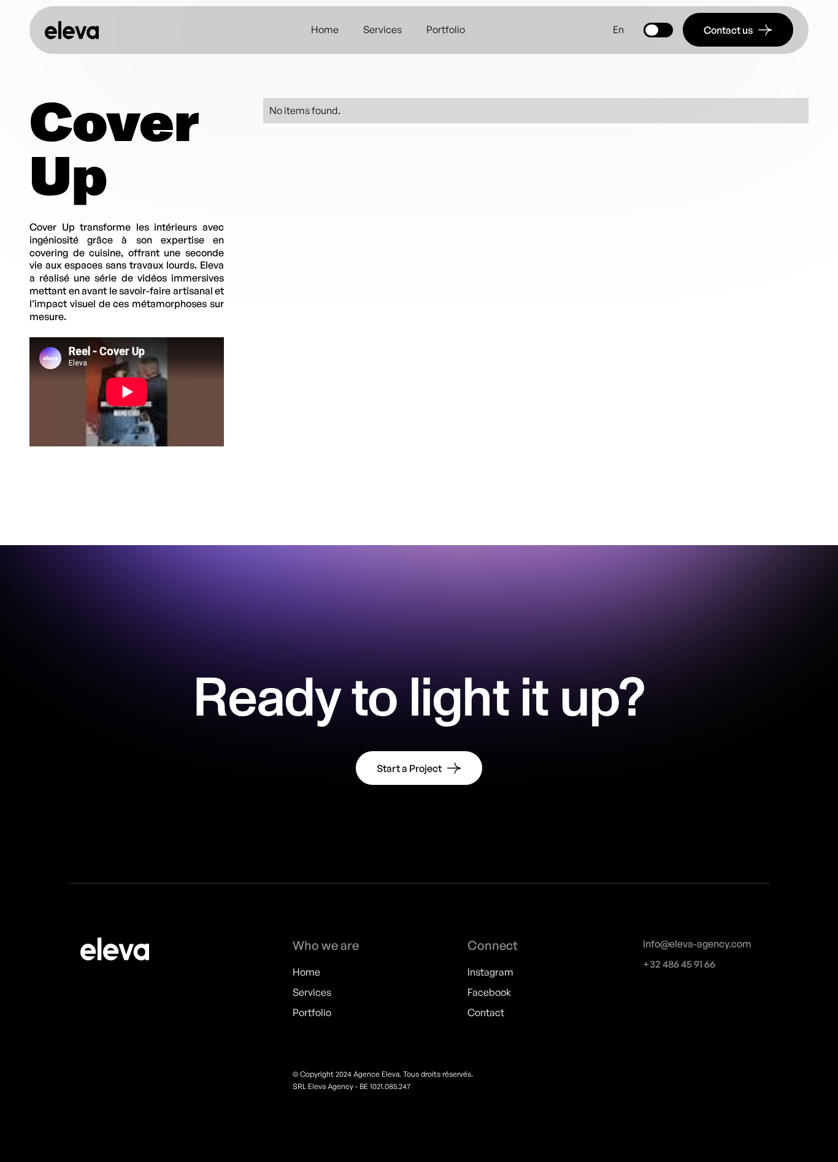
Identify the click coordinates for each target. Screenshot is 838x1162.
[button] (618, 29)
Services (382, 29)
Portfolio (445, 29)
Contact (485, 1012)
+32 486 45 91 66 (679, 963)
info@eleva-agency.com (697, 944)
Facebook (489, 991)
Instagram (490, 972)
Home (325, 29)
